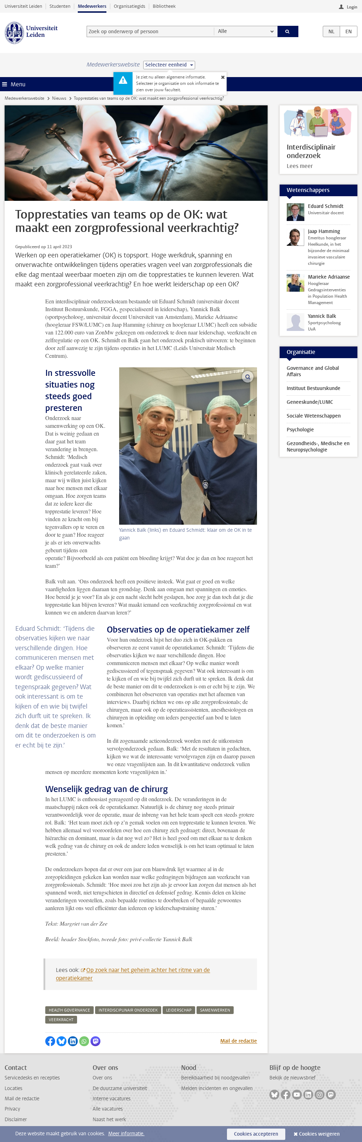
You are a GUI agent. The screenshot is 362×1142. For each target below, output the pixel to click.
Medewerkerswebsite (24, 98)
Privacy (12, 1109)
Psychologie (300, 429)
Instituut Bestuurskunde (313, 388)
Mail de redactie (238, 1041)
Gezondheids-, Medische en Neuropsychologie (318, 446)
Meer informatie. (126, 1133)
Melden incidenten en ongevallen (217, 1088)
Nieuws (59, 98)
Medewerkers (92, 6)
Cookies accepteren (256, 1134)
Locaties (13, 1088)
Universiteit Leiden (23, 6)
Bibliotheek (164, 6)
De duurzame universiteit (120, 1088)
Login (352, 7)
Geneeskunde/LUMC (310, 402)
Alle (222, 31)
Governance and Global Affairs (313, 371)
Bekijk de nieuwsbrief (292, 1077)
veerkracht (61, 1019)
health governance (69, 1010)
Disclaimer (16, 1119)
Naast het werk (109, 1119)
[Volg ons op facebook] (286, 1095)
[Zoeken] (288, 31)
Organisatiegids (129, 6)
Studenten (59, 6)
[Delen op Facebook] (50, 1041)
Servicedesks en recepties (32, 1077)
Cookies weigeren (319, 1134)
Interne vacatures (111, 1098)
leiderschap (179, 1010)
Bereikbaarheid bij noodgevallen (215, 1077)
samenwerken (215, 1010)
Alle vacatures (108, 1109)
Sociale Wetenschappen (314, 416)
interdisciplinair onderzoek (128, 1010)
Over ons (102, 1077)
